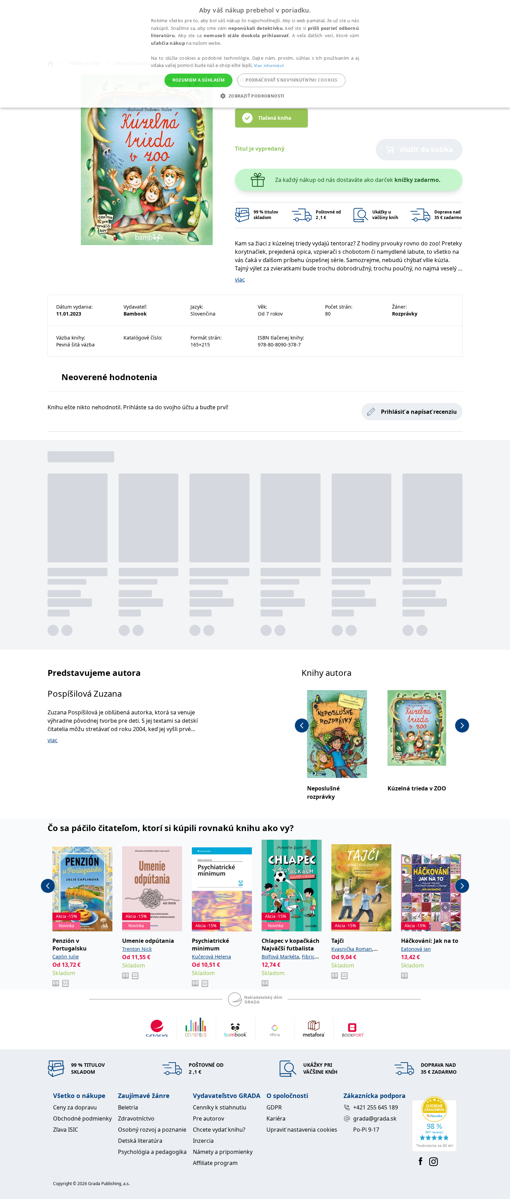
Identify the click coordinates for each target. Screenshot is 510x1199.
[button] (255, 95)
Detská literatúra (140, 1140)
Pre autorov (208, 1118)
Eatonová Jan (416, 949)
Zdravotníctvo (136, 1118)
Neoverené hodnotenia (109, 377)
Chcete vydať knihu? (219, 1129)
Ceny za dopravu (75, 1107)
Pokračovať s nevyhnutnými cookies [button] (291, 80)
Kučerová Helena (211, 956)
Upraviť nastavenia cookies (301, 1129)
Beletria (128, 1107)
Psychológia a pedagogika (152, 1152)
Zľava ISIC (65, 1129)
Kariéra (276, 1118)
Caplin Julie (65, 956)
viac (240, 279)
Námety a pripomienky (223, 1152)
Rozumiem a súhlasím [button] (198, 80)
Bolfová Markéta (280, 956)
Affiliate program (215, 1163)
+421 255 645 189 (375, 1107)
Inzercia (203, 1140)
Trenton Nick (137, 949)
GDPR (274, 1107)
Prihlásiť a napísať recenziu (419, 412)
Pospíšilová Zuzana (85, 693)
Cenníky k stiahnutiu (219, 1107)
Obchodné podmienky (82, 1118)
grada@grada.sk (375, 1118)
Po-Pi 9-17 (366, 1129)
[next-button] (462, 725)
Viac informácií (269, 65)
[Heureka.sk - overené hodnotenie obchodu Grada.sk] (434, 1124)
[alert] (255, 54)
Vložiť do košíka (426, 149)
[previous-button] (302, 725)
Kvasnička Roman (351, 949)
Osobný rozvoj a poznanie (152, 1129)
